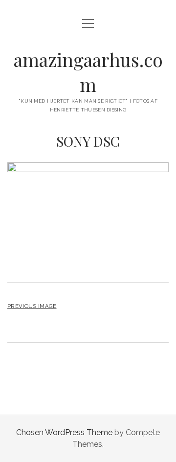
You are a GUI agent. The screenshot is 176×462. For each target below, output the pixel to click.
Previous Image (31, 306)
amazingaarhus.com (88, 72)
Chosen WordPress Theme (64, 432)
